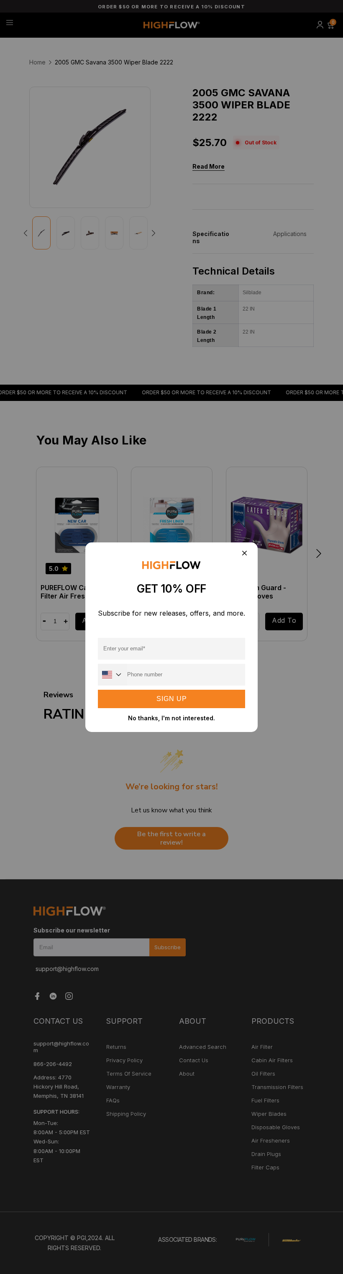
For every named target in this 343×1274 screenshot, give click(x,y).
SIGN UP (171, 698)
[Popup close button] (244, 554)
